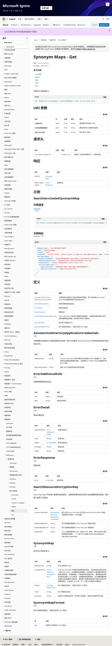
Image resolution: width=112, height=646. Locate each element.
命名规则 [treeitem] (9, 439)
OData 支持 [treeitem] (10, 451)
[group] (71, 224)
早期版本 (15, 644)
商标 (66, 644)
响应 (36, 80)
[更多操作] (107, 40)
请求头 (37, 77)
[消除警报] (107, 4)
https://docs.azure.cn (85, 49)
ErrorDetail (38, 308)
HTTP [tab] (37, 211)
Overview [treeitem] (9, 423)
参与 (30, 644)
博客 (22, 644)
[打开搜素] (103, 19)
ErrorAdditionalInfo (41, 304)
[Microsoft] (4, 19)
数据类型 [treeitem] (9, 431)
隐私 (35, 644)
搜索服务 (44, 40)
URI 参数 (38, 74)
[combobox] (15, 42)
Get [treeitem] (12, 511)
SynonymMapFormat (42, 327)
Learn (36, 40)
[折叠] (27, 38)
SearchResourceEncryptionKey (45, 316)
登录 (107, 19)
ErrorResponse (39, 312)
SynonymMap (39, 323)
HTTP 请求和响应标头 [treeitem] (13, 447)
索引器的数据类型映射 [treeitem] (13, 435)
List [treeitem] (12, 515)
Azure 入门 (104, 25)
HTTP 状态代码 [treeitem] (11, 443)
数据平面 (52, 40)
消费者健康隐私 (46, 644)
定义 (36, 86)
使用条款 (59, 644)
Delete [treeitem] (13, 507)
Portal (94, 25)
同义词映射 (62, 40)
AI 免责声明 (6, 644)
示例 (36, 83)
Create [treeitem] (13, 499)
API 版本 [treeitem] (9, 427)
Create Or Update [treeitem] (17, 503)
